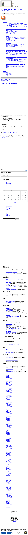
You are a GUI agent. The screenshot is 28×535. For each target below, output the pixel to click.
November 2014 (9, 459)
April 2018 (8, 441)
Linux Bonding (9, 43)
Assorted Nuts (9, 206)
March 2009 (8, 491)
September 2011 (9, 481)
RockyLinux (8, 333)
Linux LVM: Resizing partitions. (12, 45)
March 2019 (8, 436)
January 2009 (8, 494)
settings (10, 530)
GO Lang (8, 308)
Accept (4, 532)
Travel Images (9, 74)
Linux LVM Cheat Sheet (11, 326)
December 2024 (9, 378)
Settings (14, 532)
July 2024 (8, 382)
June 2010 (8, 484)
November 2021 (9, 405)
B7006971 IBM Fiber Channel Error (8, 80)
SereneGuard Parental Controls (12, 344)
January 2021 (8, 412)
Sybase (7, 288)
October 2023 (8, 389)
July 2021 (8, 408)
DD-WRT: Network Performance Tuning (14, 23)
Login (26, 170)
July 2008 (8, 498)
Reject (9, 532)
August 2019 (8, 430)
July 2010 (8, 483)
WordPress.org (9, 185)
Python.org (8, 313)
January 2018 (8, 445)
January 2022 (8, 403)
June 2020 (8, 418)
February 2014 (9, 462)
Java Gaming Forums (10, 301)
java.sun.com (8, 302)
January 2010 (8, 487)
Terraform (8, 315)
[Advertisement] (14, 100)
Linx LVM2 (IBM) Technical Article (13, 328)
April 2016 (8, 454)
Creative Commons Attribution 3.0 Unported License (14, 522)
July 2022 (8, 398)
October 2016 (8, 451)
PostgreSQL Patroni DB (11, 286)
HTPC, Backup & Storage (11, 31)
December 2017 (9, 446)
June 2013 (8, 468)
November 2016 (9, 449)
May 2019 (8, 433)
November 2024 (9, 380)
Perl (6, 213)
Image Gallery (6, 72)
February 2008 (9, 502)
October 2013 (8, 465)
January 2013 (8, 470)
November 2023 (9, 388)
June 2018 (8, 439)
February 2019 (9, 437)
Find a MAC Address (10, 32)
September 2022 (9, 396)
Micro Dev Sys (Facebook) (11, 272)
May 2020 (8, 419)
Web (7, 214)
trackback (18, 137)
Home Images (8, 73)
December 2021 (9, 404)
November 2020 (9, 415)
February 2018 (9, 444)
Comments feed (9, 184)
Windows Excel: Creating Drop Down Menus (15, 50)
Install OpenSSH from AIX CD (7, 79)
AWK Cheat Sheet (9, 357)
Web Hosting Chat (9, 369)
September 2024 (9, 381)
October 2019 (8, 427)
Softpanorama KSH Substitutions (10, 132)
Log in (7, 182)
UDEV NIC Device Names (11, 41)
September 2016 (9, 452)
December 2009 (9, 488)
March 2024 (8, 383)
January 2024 (8, 385)
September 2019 (9, 429)
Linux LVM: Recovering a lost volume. (14, 46)
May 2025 (8, 377)
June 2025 (8, 376)
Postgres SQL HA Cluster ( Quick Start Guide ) (15, 37)
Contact (4, 69)
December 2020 (9, 413)
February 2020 (9, 423)
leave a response (12, 137)
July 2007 (8, 505)
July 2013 (8, 467)
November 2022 (9, 394)
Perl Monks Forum (9, 312)
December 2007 (9, 504)
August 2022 (8, 397)
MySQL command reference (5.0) (13, 279)
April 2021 (8, 410)
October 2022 (8, 395)
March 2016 (8, 455)
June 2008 (8, 500)
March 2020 (8, 422)
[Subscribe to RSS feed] (3, 20)
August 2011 (8, 482)
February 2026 (9, 375)
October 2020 (8, 416)
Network (7, 210)
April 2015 (8, 458)
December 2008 (9, 495)
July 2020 (8, 417)
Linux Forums (9, 324)
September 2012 (9, 475)
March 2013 (8, 469)
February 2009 (9, 493)
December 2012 (9, 472)
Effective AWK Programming (12, 360)
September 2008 (9, 497)
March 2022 (8, 401)
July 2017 (8, 447)
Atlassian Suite (9, 269)
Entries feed (8, 183)
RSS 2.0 (3, 137)
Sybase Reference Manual (11, 289)
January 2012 (8, 480)
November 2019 (9, 426)
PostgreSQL (8, 285)
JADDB (7, 209)
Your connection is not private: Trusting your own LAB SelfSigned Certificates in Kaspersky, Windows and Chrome (16, 54)
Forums (4, 68)
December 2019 (9, 425)
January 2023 (8, 391)
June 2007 (8, 507)
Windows (5, 47)
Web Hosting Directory (10, 371)
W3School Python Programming (12, 316)
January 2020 (8, 424)
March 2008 (8, 501)
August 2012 (8, 476)
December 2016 (9, 448)
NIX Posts (5, 22)
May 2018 (8, 440)
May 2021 (8, 409)
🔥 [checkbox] (25, 532)
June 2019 (8, 432)
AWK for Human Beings (11, 33)
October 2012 (8, 474)
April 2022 (8, 399)
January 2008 (8, 503)
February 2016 (9, 456)
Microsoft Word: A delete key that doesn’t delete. (16, 48)
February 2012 (9, 479)
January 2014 (8, 463)
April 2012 (8, 477)
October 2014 (8, 460)
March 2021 (8, 411)
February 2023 (9, 390)
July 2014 (8, 461)
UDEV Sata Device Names (11, 40)
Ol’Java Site (5, 75)
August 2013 (8, 466)
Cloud (7, 207)
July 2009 (8, 490)
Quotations (8, 338)
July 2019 (8, 431)
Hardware (8, 208)
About (4, 71)
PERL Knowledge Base (11, 310)
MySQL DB (8, 282)
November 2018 (9, 438)
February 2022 (9, 402)
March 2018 (8, 443)
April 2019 (8, 434)
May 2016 (8, 453)
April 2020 (8, 420)
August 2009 (8, 489)
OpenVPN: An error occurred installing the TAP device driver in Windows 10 (16, 60)
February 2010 (9, 486)
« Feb (15, 202)
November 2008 (9, 496)
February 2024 (9, 384)
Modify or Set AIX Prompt (9, 83)
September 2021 (9, 406)
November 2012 (9, 473)
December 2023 (9, 387)
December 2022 (9, 392)
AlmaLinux (8, 322)
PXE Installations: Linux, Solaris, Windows (15, 44)
